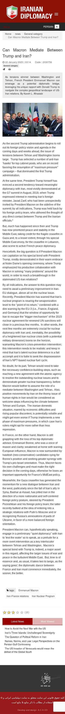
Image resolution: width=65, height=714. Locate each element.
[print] (9, 69)
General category (33, 33)
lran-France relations (18, 596)
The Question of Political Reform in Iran (25, 636)
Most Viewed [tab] (47, 621)
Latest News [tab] (17, 621)
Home (6, 26)
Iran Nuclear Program (43, 596)
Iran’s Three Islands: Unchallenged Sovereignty (29, 632)
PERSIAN (48, 26)
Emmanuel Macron (28, 590)
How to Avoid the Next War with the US (25, 628)
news (17, 33)
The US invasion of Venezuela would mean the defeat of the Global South (29, 650)
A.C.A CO (43, 710)
